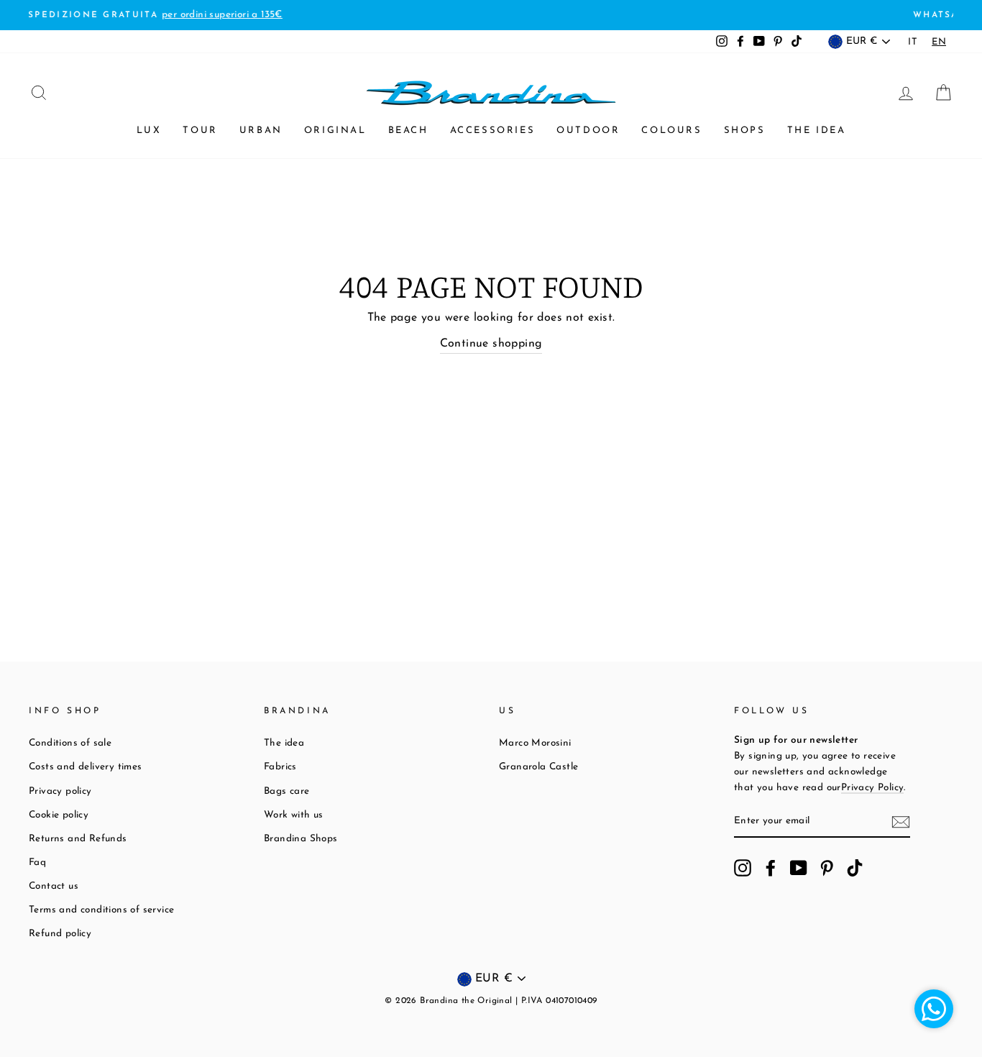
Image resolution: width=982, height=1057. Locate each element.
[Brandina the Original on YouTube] (798, 868)
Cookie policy (58, 815)
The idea (816, 130)
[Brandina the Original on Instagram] (742, 868)
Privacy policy (60, 791)
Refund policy (60, 933)
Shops (745, 130)
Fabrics (280, 767)
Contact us (53, 886)
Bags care (287, 791)
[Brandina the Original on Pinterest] (826, 868)
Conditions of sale (70, 743)
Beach (408, 130)
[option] (912, 42)
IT (912, 42)
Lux (149, 130)
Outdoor (588, 130)
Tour (200, 130)
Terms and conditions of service (101, 910)
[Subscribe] (900, 822)
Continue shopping (491, 343)
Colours (671, 130)
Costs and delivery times (85, 767)
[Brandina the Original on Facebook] (770, 868)
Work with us (293, 815)
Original (335, 130)
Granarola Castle (538, 767)
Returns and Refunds (78, 838)
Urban (261, 130)
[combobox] (938, 42)
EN (939, 42)
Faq (37, 862)
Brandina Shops (301, 838)
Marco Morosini (535, 743)
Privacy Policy (872, 787)
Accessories (493, 130)
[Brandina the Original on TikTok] (854, 868)
